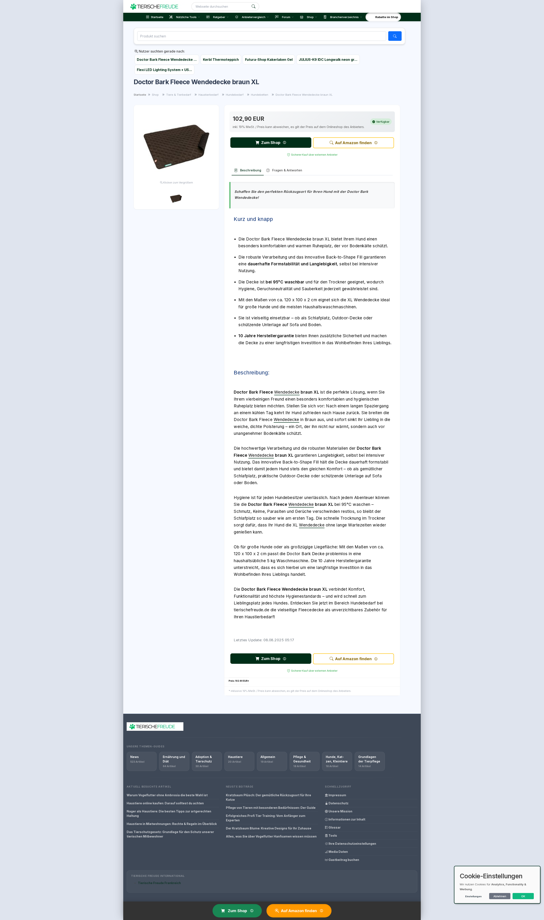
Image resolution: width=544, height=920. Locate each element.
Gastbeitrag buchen (343, 860)
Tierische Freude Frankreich (159, 883)
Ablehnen (499, 896)
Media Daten (338, 851)
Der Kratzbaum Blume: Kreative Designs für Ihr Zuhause (268, 828)
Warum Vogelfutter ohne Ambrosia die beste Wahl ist (167, 795)
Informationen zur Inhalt (346, 819)
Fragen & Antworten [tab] (287, 170)
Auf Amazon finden (353, 143)
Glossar (334, 827)
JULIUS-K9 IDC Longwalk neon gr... (328, 59)
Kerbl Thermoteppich (221, 59)
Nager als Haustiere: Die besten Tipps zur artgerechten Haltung (169, 813)
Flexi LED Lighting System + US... (164, 70)
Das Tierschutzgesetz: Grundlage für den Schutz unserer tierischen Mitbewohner (170, 834)
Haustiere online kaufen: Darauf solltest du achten (165, 803)
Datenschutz (338, 803)
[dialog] (497, 885)
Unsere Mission (340, 811)
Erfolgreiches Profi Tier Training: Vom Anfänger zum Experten (265, 818)
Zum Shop (270, 142)
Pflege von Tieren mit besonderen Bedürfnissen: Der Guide (271, 807)
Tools (332, 835)
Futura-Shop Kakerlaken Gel (269, 59)
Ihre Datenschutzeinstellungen (352, 843)
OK (523, 896)
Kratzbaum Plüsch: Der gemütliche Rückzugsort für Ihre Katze (268, 797)
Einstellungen (473, 896)
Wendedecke (287, 392)
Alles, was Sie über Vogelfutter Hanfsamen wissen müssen (271, 836)
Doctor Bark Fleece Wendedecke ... (167, 59)
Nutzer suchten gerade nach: (161, 51)
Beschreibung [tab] (250, 170)
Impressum (337, 795)
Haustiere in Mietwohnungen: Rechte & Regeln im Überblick (172, 824)
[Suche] (253, 6)
